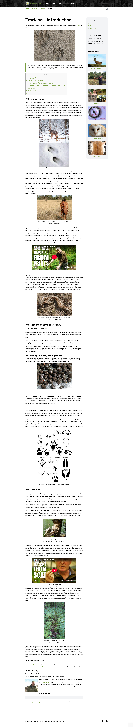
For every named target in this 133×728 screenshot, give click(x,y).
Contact (73, 3)
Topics (53, 3)
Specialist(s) (30, 92)
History (31, 78)
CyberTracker (46, 683)
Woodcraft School (53, 681)
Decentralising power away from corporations (40, 83)
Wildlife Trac (30, 666)
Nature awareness (97, 138)
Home (47, 3)
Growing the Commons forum (40, 703)
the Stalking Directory (33, 664)
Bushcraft (97, 103)
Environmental (32, 87)
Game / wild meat (97, 68)
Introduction (93, 23)
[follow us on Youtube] (107, 721)
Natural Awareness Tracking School (52, 674)
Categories (35, 8)
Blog (60, 3)
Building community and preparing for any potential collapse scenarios (47, 85)
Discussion (93, 28)
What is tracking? (31, 77)
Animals (42, 8)
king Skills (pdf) (38, 666)
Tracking (78, 25)
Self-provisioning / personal (36, 82)
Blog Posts (93, 26)
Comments (29, 93)
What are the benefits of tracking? (35, 80)
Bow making (97, 86)
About (66, 3)
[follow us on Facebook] (99, 721)
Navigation (97, 121)
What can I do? (30, 88)
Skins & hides (97, 156)
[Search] (106, 9)
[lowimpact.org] (33, 3)
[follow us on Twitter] (103, 721)
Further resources (31, 90)
